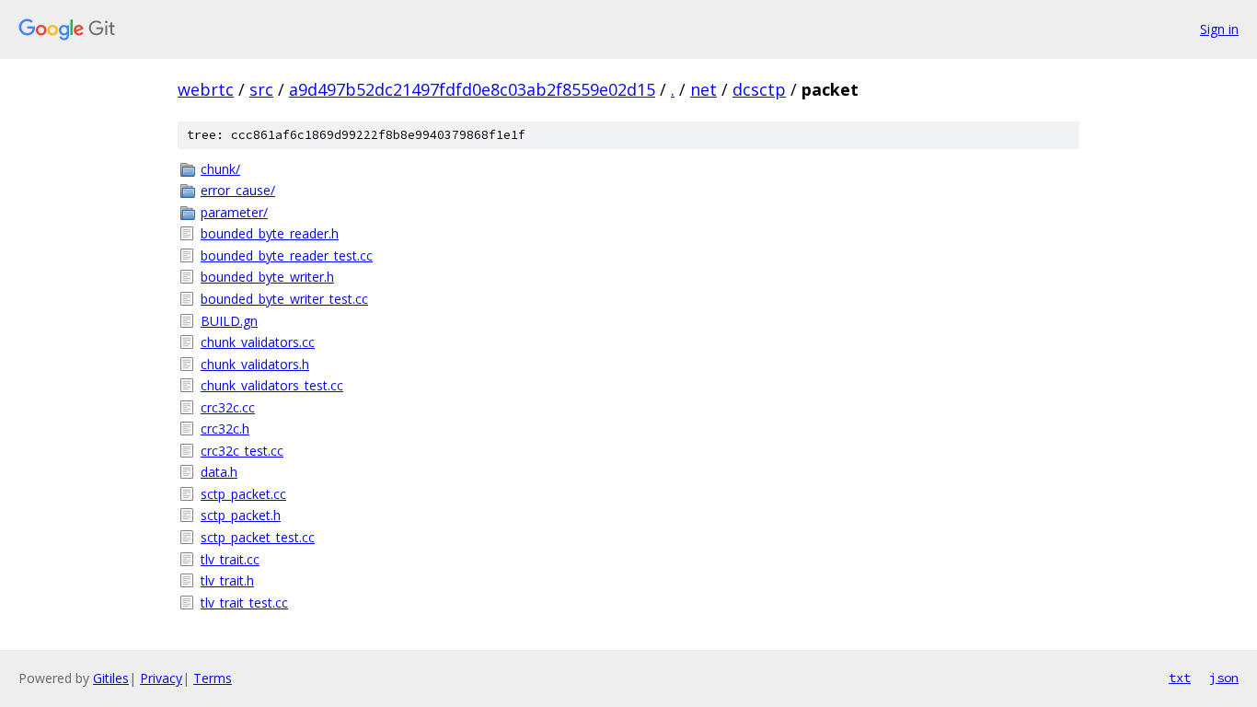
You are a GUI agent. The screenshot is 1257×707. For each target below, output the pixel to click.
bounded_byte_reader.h (270, 233)
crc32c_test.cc (242, 450)
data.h (219, 472)
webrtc (206, 89)
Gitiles (111, 678)
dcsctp (759, 89)
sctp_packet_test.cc (258, 537)
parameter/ (234, 212)
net (703, 89)
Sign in (1219, 29)
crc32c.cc (228, 407)
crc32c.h (225, 428)
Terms (212, 678)
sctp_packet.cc (243, 494)
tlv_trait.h (227, 580)
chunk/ (220, 169)
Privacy (161, 678)
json (1224, 677)
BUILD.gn (229, 321)
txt (1180, 677)
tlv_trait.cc (230, 559)
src (261, 89)
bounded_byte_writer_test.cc (284, 298)
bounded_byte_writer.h (267, 276)
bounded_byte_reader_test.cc (287, 255)
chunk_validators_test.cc (272, 385)
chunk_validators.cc (258, 342)
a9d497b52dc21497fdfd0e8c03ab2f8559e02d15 (472, 89)
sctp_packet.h (241, 515)
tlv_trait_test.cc (244, 602)
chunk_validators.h (255, 364)
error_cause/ (238, 190)
